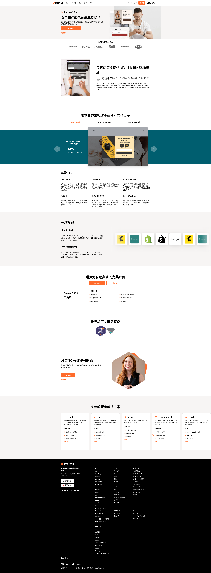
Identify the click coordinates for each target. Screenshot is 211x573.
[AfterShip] (58, 3)
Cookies (79, 564)
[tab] (76, 122)
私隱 (62, 564)
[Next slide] (155, 433)
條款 (67, 564)
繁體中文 (65, 558)
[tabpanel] (105, 167)
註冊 (135, 3)
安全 (73, 564)
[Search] (128, 3)
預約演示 (142, 3)
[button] (57, 149)
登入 (132, 3)
